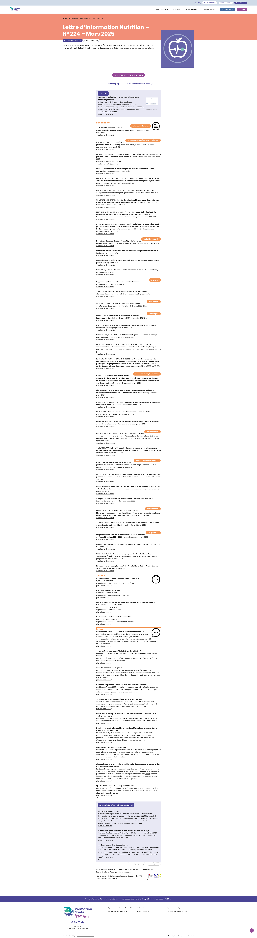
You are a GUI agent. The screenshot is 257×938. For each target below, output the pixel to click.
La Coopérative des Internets (85, 936)
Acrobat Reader (153, 865)
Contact (242, 9)
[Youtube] (198, 3)
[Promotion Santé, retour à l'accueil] (15, 9)
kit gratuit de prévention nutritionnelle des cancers (139, 769)
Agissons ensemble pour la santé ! (120, 908)
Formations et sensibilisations (177, 911)
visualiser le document (105, 149)
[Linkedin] (196, 3)
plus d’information (105, 114)
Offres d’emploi (142, 908)
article (133, 737)
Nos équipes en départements (118, 911)
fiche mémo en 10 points (107, 112)
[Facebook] (194, 3)
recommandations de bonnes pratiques (113, 104)
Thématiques (225, 3)
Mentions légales (171, 936)
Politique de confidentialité (186, 936)
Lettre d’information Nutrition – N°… (92, 19)
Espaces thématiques (174, 908)
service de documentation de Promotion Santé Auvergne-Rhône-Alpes (124, 870)
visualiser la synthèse (104, 164)
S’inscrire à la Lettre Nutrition (130, 75)
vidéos (147, 774)
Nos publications (227, 9)
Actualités (74, 19)
